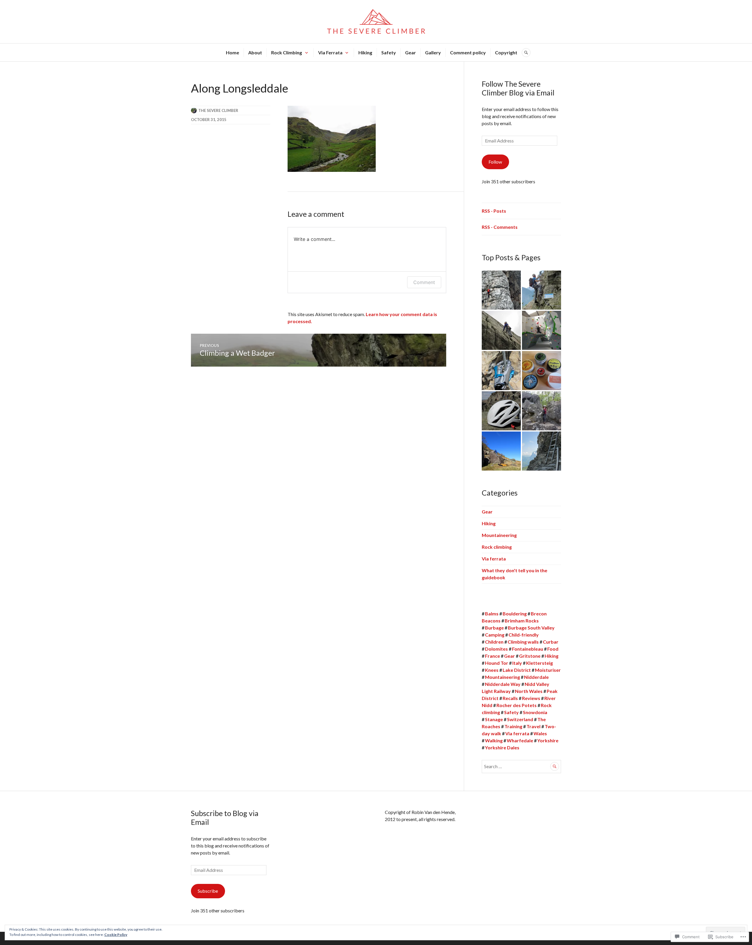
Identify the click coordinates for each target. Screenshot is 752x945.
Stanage (494, 719)
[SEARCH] (526, 52)
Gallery (433, 52)
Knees (491, 670)
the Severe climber (218, 110)
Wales (540, 733)
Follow (495, 162)
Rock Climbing (286, 52)
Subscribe (208, 891)
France (492, 656)
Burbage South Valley (531, 627)
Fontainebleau (527, 649)
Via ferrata (494, 558)
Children (494, 641)
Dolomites (496, 649)
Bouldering (515, 613)
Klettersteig (539, 663)
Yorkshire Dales (502, 747)
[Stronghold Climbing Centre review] (541, 330)
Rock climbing (497, 547)
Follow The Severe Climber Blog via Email (518, 88)
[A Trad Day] (501, 330)
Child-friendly (523, 634)
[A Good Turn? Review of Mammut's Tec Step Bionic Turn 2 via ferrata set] (501, 370)
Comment (424, 282)
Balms (491, 613)
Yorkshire (547, 740)
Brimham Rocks (522, 620)
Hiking (365, 52)
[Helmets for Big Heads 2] (501, 410)
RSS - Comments (500, 227)
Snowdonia (535, 712)
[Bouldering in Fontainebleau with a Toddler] (541, 410)
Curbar (550, 641)
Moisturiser (548, 670)
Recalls (510, 698)
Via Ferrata (330, 52)
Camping (494, 634)
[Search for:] (521, 766)
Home (232, 52)
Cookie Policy (115, 934)
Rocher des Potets (516, 705)
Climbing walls (523, 641)
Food (552, 649)
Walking (494, 740)
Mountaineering (499, 535)
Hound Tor (496, 663)
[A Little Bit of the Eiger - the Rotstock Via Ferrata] (541, 451)
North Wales (529, 691)
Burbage (494, 627)
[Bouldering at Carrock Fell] (501, 451)
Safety (388, 52)
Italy (517, 663)
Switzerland (520, 719)
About (255, 52)
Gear (410, 52)
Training (513, 726)
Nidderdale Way (503, 684)
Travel (533, 726)
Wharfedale (520, 740)
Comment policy (468, 52)
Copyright (506, 52)
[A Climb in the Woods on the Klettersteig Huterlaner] (541, 290)
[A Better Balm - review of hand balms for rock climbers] (541, 370)
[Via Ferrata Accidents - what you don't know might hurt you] (501, 290)
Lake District (517, 670)
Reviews (531, 698)
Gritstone (529, 656)
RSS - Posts (494, 211)
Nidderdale (536, 677)
